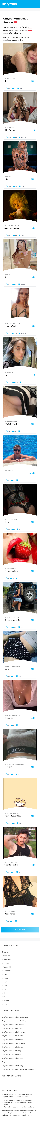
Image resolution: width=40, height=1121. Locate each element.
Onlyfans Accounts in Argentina (13, 1032)
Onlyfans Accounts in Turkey (12, 1066)
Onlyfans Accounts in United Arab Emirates (18, 1069)
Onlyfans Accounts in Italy (11, 1051)
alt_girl (4, 986)
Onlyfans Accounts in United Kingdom (16, 1021)
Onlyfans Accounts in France (12, 1039)
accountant (6, 971)
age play (5, 978)
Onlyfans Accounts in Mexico (12, 1062)
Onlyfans (9, 4)
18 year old (5, 952)
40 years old (6, 967)
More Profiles (20, 929)
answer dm (6, 1000)
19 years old (6, 956)
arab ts (4, 1004)
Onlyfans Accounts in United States (15, 1017)
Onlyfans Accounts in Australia (13, 1036)
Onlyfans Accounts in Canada (13, 1025)
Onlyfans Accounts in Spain (12, 1054)
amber (4, 989)
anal (3, 993)
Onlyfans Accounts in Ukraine (12, 1028)
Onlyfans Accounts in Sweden (13, 1058)
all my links (6, 982)
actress (4, 974)
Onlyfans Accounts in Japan (12, 1047)
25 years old (6, 963)
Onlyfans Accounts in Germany (13, 1043)
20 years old (6, 959)
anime (4, 997)
